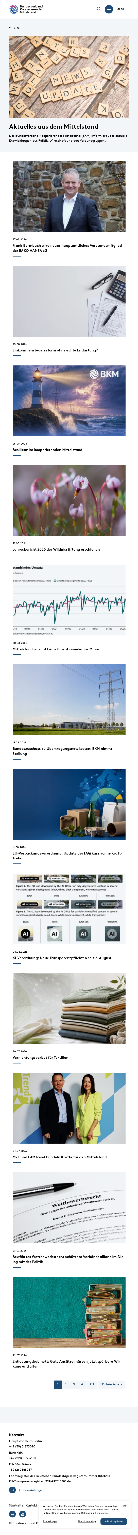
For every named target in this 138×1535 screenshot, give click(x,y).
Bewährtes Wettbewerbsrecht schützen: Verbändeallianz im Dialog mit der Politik (69, 1259)
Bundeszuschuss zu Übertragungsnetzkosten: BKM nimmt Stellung (62, 751)
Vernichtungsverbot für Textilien (40, 1057)
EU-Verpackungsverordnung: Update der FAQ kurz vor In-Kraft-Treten (67, 855)
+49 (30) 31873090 (22, 1446)
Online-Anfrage (30, 1490)
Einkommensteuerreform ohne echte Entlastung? (55, 350)
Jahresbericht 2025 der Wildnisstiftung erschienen (56, 549)
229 (92, 1384)
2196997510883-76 (58, 1481)
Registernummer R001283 (91, 1476)
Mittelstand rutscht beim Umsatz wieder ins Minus (56, 649)
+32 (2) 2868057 (20, 1470)
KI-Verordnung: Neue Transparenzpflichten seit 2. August (62, 958)
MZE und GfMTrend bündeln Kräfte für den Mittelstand (60, 1157)
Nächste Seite (110, 1384)
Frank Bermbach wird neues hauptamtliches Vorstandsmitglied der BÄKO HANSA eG (67, 248)
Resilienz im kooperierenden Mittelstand (47, 450)
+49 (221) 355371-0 (22, 1458)
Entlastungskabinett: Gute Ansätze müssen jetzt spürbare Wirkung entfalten (67, 1364)
